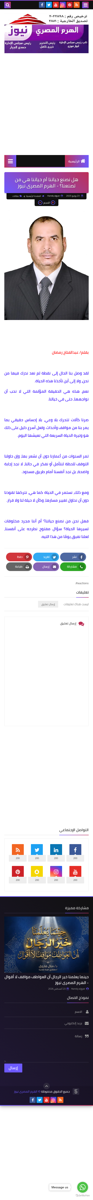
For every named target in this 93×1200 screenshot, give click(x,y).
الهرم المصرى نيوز (25, 1091)
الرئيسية (74, 161)
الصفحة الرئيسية (33, 196)
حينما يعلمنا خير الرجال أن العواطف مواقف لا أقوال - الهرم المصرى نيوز (47, 979)
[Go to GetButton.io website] (83, 1195)
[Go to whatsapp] (82, 1187)
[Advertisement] (46, 104)
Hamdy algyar (78, 989)
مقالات (15, 196)
